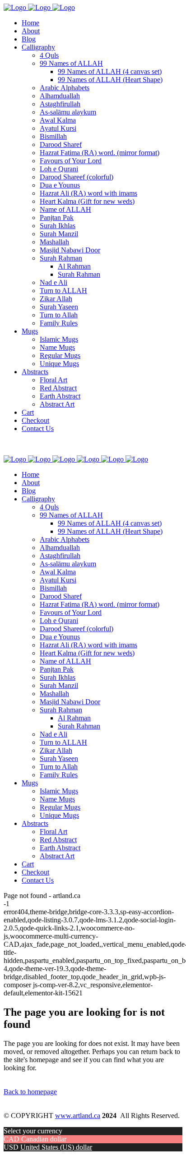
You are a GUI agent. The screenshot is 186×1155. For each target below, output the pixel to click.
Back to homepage (30, 1091)
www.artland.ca (77, 1115)
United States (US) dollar (56, 1147)
